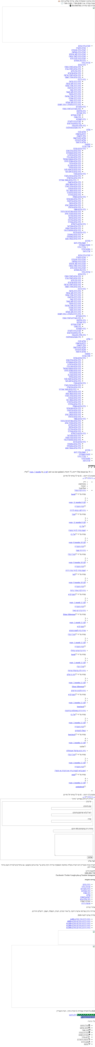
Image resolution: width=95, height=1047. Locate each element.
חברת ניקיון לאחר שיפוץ (77, 56)
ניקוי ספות (77, 117)
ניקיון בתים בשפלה (79, 197)
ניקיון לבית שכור (80, 490)
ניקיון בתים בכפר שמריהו (67, 180)
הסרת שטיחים (76, 115)
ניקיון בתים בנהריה (74, 222)
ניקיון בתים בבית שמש (73, 228)
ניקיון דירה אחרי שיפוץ (73, 86)
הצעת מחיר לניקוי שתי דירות (76, 570)
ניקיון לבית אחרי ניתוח (78, 590)
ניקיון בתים (82, 65)
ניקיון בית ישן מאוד (79, 610)
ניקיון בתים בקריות (74, 220)
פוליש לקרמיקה (80, 140)
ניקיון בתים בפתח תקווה (72, 161)
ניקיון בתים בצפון (80, 209)
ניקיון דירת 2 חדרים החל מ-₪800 (78, 921)
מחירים (87, 241)
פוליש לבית (82, 132)
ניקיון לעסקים (81, 119)
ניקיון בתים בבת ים (74, 165)
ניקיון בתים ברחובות (74, 201)
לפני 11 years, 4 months (77, 763)
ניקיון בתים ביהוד (75, 163)
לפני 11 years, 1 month (77, 602)
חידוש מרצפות (81, 134)
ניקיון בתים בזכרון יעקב (73, 213)
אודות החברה (81, 48)
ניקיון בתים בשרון (80, 174)
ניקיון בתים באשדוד (74, 234)
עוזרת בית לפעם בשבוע (77, 630)
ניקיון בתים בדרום (79, 232)
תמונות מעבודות (84, 245)
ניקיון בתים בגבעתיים (73, 153)
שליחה (90, 857)
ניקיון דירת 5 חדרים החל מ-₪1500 (78, 927)
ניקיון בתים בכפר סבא (73, 184)
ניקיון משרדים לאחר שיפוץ (71, 109)
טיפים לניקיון (85, 249)
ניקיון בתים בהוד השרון (73, 186)
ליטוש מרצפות (85, 897)
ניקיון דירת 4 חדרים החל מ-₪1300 (78, 925)
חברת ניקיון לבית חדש (78, 58)
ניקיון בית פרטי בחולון (78, 650)
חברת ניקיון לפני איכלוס (77, 54)
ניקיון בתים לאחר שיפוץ (73, 67)
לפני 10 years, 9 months (77, 562)
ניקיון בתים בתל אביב (73, 150)
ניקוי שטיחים (81, 113)
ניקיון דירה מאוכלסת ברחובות (75, 711)
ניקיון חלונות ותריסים (78, 691)
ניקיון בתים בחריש (74, 215)
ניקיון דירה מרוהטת (74, 88)
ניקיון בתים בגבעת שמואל (72, 159)
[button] (88, 1017)
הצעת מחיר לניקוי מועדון (77, 530)
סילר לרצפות (81, 136)
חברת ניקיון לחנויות (74, 121)
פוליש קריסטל (81, 142)
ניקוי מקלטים (81, 111)
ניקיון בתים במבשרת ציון (72, 230)
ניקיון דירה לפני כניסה (73, 83)
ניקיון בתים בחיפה (75, 218)
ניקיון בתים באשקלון (74, 236)
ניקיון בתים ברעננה (74, 182)
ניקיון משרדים (81, 106)
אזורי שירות (86, 146)
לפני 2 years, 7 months (39, 472)
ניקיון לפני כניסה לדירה (78, 510)
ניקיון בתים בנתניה (74, 188)
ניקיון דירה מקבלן (75, 94)
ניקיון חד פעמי (81, 550)
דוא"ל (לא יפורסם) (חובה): (82, 813)
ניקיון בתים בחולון (75, 167)
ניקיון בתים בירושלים (78, 224)
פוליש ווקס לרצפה (79, 138)
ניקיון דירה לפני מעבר (73, 92)
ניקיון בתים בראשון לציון (72, 169)
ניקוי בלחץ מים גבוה (79, 125)
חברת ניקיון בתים (84, 46)
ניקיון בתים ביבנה (75, 203)
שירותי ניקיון (86, 62)
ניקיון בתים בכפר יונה (73, 190)
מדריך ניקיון (82, 247)
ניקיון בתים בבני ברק (74, 157)
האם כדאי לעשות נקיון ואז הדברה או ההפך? (70, 771)
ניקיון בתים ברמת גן (74, 155)
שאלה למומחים (80, 731)
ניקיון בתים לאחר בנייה (73, 69)
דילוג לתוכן (73, 1015)
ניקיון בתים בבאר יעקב (73, 205)
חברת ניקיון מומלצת (79, 52)
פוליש (88, 130)
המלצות (87, 144)
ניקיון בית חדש (76, 71)
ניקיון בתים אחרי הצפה (73, 77)
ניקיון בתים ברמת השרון (72, 176)
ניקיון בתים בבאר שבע (73, 239)
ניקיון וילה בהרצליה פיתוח (77, 670)
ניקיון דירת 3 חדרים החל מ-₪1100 (78, 923)
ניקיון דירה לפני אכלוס (73, 102)
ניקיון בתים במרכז (79, 148)
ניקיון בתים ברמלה (74, 207)
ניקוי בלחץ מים (85, 899)
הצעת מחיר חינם (80, 243)
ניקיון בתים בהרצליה (74, 178)
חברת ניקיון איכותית (78, 50)
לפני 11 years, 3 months (77, 683)
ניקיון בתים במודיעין (74, 226)
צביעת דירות (85, 903)
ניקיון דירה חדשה (75, 81)
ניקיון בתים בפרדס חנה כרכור (70, 211)
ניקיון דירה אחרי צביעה (73, 96)
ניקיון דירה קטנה (75, 100)
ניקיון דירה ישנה (75, 90)
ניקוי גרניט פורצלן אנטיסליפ (76, 751)
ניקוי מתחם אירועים (74, 123)
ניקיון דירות (82, 79)
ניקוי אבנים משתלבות (73, 127)
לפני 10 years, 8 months (77, 542)
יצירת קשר (86, 251)
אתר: (89, 819)
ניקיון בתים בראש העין (73, 171)
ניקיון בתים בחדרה (74, 194)
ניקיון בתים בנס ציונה (73, 199)
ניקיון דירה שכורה (75, 98)
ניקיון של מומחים (80, 60)
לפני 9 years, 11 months (77, 502)
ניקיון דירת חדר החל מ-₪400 (80, 919)
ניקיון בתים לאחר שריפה (72, 75)
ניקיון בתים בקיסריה (74, 192)
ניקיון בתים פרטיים (74, 73)
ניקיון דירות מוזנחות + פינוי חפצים (69, 104)
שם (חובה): (87, 806)
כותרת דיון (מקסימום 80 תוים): (82, 829)
